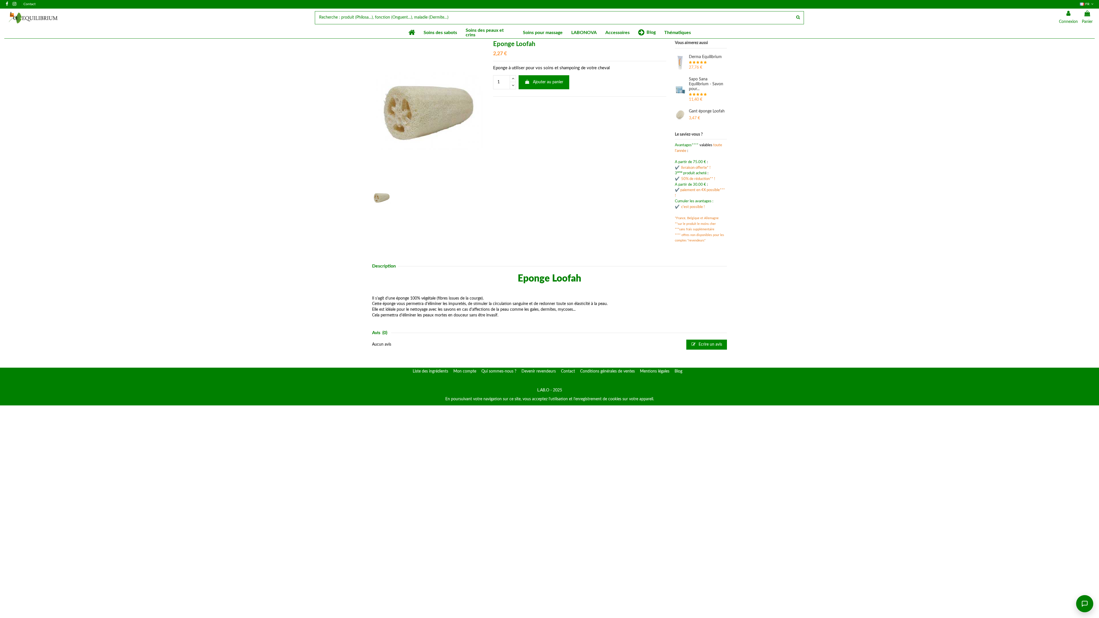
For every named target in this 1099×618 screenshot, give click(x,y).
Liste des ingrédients (430, 371)
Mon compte (464, 371)
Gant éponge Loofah (707, 111)
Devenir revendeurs (538, 371)
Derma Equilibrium (705, 57)
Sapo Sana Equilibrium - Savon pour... (706, 84)
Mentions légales (654, 371)
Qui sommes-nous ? (498, 371)
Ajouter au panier (548, 82)
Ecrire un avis (709, 344)
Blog (678, 371)
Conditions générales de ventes (607, 371)
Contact (29, 4)
